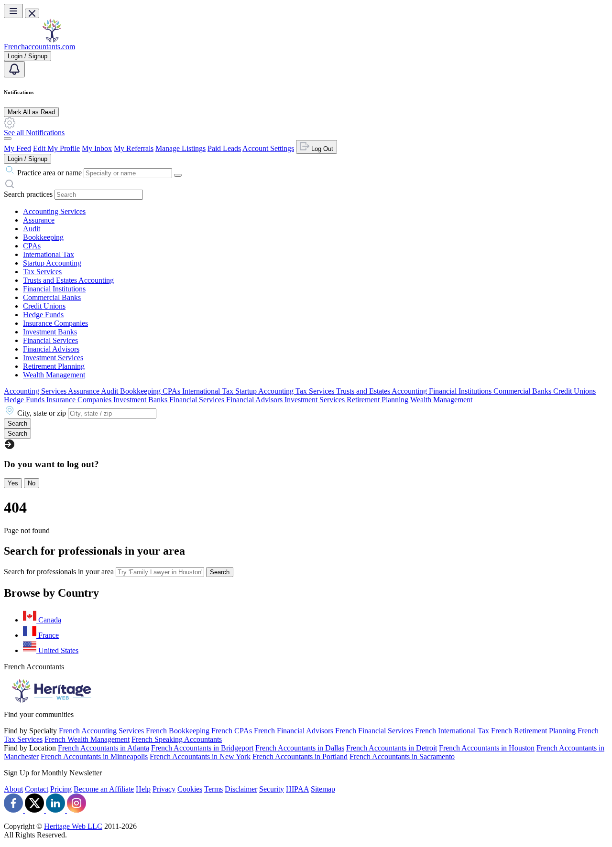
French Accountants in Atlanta (103, 748)
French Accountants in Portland (300, 756)
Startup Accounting (52, 263)
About (13, 789)
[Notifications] (14, 69)
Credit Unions (44, 306)
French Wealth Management (87, 739)
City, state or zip (41, 413)
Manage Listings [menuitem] (180, 148)
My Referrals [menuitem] (133, 148)
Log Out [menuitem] (321, 148)
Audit (31, 229)
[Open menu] (13, 11)
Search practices (28, 194)
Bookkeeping (43, 237)
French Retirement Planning (533, 731)
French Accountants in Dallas (299, 748)
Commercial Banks (52, 297)
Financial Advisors (51, 349)
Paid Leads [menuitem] (224, 148)
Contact (36, 789)
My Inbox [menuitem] (97, 148)
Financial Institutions (54, 289)
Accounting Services (54, 211)
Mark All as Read (31, 112)
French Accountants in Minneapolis (94, 756)
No (31, 483)
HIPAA (297, 789)
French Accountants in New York (200, 756)
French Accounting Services (101, 731)
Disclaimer (241, 789)
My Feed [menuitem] (17, 148)
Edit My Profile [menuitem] (56, 148)
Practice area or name (49, 173)
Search (220, 572)
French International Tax (452, 731)
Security (271, 789)
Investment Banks (50, 332)
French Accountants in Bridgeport (202, 748)
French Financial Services (374, 731)
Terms (213, 789)
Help (143, 789)
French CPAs (231, 731)
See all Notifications (34, 133)
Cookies (189, 789)
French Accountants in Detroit (391, 748)
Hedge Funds (43, 315)
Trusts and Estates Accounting (68, 280)
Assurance (39, 220)
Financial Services (50, 340)
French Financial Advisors (293, 731)
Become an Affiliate (104, 789)
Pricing (61, 789)
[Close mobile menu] (32, 13)
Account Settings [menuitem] (268, 148)
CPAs (32, 246)
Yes (13, 483)
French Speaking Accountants (176, 739)
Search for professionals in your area (59, 572)
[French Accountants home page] (51, 40)
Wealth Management (54, 375)
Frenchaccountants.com (39, 47)
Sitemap (323, 789)
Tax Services (42, 272)
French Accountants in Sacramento (402, 756)
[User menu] (7, 138)
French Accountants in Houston (487, 748)
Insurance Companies (55, 323)
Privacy (164, 789)
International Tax (48, 254)
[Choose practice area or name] (178, 175)
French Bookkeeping (177, 731)
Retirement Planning (54, 366)
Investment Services (53, 358)
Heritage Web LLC (73, 826)
